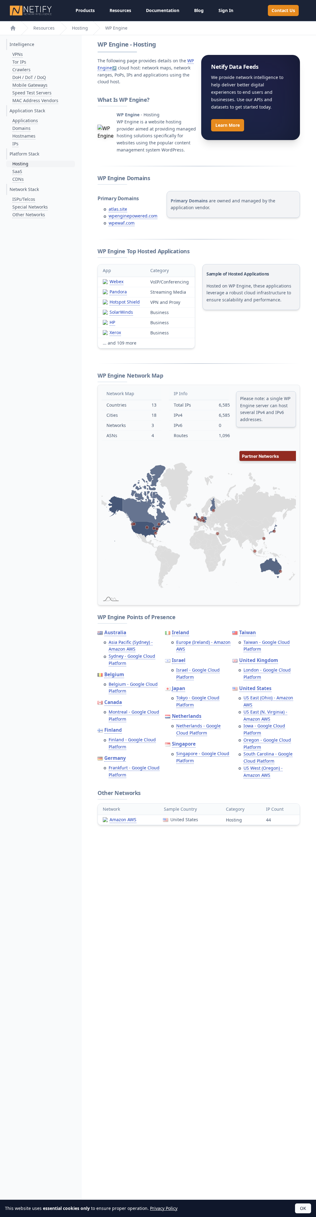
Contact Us (283, 10)
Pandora (118, 292)
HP (112, 322)
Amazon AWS (123, 819)
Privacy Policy (163, 1208)
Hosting (80, 28)
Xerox (115, 332)
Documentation (162, 10)
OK (303, 1208)
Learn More (227, 125)
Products (85, 10)
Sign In (225, 10)
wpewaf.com (122, 223)
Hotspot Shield (125, 302)
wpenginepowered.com (133, 216)
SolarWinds (121, 312)
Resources (120, 10)
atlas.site (118, 209)
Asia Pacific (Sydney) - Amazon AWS (131, 645)
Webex (116, 281)
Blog (199, 10)
